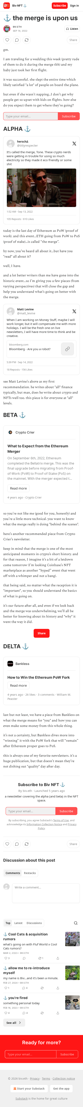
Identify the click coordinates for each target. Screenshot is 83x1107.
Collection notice (64, 1078)
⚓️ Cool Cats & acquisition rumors (25, 936)
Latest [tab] (18, 923)
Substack (22, 1098)
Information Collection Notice (44, 824)
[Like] (7, 40)
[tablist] (20, 873)
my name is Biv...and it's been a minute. (30, 978)
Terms (46, 1078)
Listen (74, 29)
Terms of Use (61, 820)
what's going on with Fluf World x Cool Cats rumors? (30, 946)
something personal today (21, 1003)
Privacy (34, 1078)
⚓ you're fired (15, 998)
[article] (41, 946)
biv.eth (17, 26)
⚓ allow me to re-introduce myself (26, 970)
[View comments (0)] (17, 40)
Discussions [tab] (34, 923)
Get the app (61, 1088)
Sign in (74, 5)
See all (11, 1023)
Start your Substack (31, 1088)
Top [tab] (8, 923)
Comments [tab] (13, 873)
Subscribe (59, 5)
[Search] (76, 923)
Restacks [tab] (30, 873)
